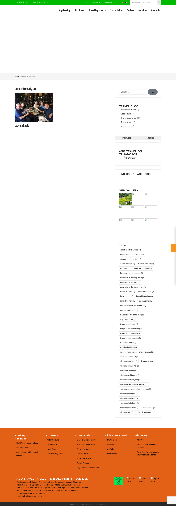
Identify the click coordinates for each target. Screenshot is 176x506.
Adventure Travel (84, 458)
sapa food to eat (128, 319)
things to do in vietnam (131, 329)
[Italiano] (123, 2)
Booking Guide (22, 447)
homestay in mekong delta (132, 278)
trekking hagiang (128, 347)
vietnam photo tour (129, 398)
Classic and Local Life (86, 440)
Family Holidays (83, 449)
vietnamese (146, 361)
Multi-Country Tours (55, 454)
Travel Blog (112, 440)
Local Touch (126, 114)
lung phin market (144, 296)
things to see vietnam (130, 338)
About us (142, 10)
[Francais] (126, 2)
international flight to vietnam (133, 287)
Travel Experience (97, 10)
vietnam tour (149, 408)
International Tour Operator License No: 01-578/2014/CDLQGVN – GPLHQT (49, 485)
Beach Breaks (83, 463)
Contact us (156, 10)
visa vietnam (144, 412)
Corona (124, 259)
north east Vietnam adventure (133, 306)
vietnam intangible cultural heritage (136, 389)
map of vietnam (127, 301)
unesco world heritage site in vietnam (137, 352)
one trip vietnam (128, 310)
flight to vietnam (146, 264)
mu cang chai (145, 301)
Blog (88, 2)
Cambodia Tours (54, 444)
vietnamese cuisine (129, 366)
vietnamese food (128, 370)
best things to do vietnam (132, 254)
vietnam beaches (128, 361)
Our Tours (79, 10)
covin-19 (137, 259)
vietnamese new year (130, 380)
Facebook (111, 444)
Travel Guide (116, 10)
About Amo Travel (128, 110)
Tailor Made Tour (109, 2)
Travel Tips (125, 126)
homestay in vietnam (130, 282)
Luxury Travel (82, 454)
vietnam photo (127, 394)
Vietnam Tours (53, 440)
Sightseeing (64, 10)
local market (126, 296)
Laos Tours (51, 449)
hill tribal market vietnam (131, 273)
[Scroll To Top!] (171, 501)
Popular (126, 138)
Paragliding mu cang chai (132, 315)
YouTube (110, 449)
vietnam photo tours (129, 403)
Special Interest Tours (86, 444)
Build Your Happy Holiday (27, 443)
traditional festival (128, 343)
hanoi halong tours (143, 268)
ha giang (125, 268)
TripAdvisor (112, 454)
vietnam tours (127, 412)
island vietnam (127, 292)
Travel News (126, 122)
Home (17, 76)
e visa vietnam (127, 264)
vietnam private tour (129, 408)
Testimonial (96, 2)
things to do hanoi (129, 324)
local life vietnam (146, 292)
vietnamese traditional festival (133, 384)
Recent (150, 138)
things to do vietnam (130, 333)
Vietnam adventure (129, 357)
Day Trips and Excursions (88, 468)
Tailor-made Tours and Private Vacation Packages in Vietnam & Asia (27, 10)
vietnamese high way (130, 375)
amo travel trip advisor (130, 250)
